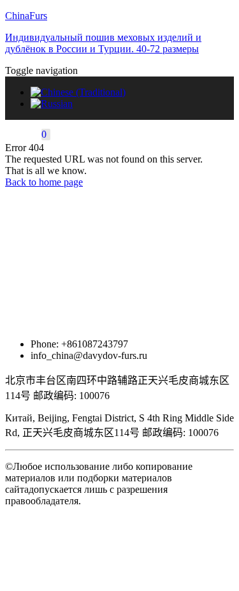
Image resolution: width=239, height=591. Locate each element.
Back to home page (44, 182)
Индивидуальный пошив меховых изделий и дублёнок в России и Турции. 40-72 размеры (103, 43)
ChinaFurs (26, 15)
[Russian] (52, 103)
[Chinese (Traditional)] (78, 92)
